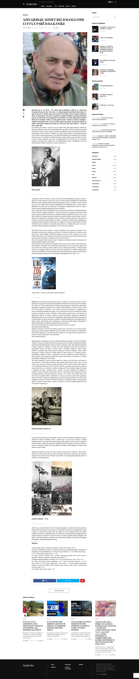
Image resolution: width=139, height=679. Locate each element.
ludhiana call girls (96, 130)
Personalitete (95, 183)
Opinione (94, 177)
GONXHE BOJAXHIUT (106, 86)
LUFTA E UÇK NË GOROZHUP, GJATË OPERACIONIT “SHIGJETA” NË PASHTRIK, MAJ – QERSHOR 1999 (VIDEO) (33, 626)
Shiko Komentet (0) (59, 590)
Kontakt (81, 664)
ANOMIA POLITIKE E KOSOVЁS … (106, 95)
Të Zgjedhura (95, 189)
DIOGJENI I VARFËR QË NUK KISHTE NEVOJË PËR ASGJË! (107, 71)
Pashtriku (31, 4)
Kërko (114, 17)
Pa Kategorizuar (96, 180)
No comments (56, 27)
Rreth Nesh (68, 664)
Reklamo (53, 667)
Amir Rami (104, 674)
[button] (24, 4)
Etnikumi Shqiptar (96, 159)
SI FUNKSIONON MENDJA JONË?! (107, 61)
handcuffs (94, 143)
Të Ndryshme (95, 186)
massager (94, 136)
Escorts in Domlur (96, 118)
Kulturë (94, 171)
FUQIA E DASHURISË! (106, 37)
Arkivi (52, 664)
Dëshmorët (95, 156)
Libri (93, 174)
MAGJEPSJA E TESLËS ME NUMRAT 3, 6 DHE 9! (107, 28)
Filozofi (94, 162)
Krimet (93, 168)
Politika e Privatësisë (68, 668)
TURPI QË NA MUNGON (107, 105)
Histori (25, 14)
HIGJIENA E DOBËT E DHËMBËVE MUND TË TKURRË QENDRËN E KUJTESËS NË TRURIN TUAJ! (106, 49)
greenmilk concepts (97, 124)
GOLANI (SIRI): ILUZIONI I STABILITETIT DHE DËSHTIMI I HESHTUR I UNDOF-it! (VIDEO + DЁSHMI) (81, 626)
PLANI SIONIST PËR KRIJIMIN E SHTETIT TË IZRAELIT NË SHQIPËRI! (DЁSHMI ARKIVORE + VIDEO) (56, 626)
